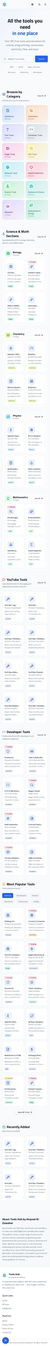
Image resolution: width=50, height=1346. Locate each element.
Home (4, 1300)
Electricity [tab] (8, 901)
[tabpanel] (25, 1006)
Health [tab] (36, 901)
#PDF (12, 67)
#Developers (37, 72)
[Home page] (4, 4)
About (4, 1321)
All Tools (5, 1304)
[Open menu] (45, 4)
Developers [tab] (21, 895)
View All (40, 95)
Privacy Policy (7, 1324)
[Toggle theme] (39, 4)
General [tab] (7, 895)
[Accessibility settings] (5, 1340)
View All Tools (23, 1112)
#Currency (12, 72)
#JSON (20, 67)
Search (41, 59)
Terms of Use (7, 1328)
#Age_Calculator (34, 67)
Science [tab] (35, 895)
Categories (6, 1308)
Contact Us (6, 1332)
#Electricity (24, 72)
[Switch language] (32, 4)
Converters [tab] (23, 901)
